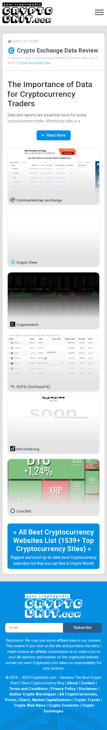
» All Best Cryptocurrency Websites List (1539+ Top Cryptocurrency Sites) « (53, 540)
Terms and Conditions (28, 688)
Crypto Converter (64, 705)
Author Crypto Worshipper (32, 694)
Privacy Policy (63, 688)
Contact (88, 683)
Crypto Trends (87, 700)
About (72, 683)
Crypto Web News (30, 705)
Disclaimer (88, 688)
